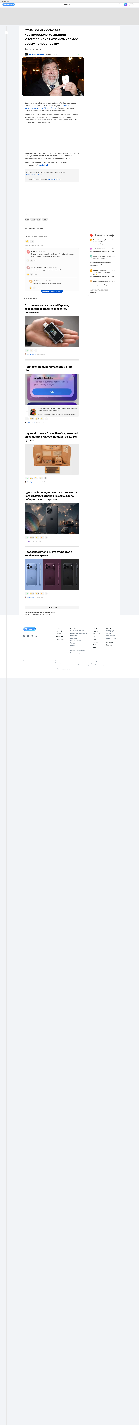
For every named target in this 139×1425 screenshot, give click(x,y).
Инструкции (110, 631)
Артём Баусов (31, 422)
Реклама (109, 645)
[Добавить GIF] (32, 241)
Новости (44, 219)
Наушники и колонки (77, 631)
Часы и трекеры (75, 640)
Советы (108, 628)
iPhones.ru (60, 669)
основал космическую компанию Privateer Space (47, 106)
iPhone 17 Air (60, 639)
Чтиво (94, 645)
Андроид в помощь (99, 248)
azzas (33, 251)
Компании (95, 642)
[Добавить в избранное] (74, 54)
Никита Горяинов (31, 354)
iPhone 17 (59, 634)
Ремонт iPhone (111, 638)
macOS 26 (59, 631)
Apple (27, 219)
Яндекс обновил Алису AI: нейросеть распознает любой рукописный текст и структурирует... (101, 263)
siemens (36, 281)
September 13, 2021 (55, 179)
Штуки (72, 645)
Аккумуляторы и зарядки (78, 633)
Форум (94, 639)
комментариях (39, 245)
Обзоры (73, 628)
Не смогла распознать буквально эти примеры (102, 258)
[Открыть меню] (6, 32)
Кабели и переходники (77, 650)
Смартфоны (74, 636)
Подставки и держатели (78, 653)
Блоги (94, 636)
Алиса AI (29, 541)
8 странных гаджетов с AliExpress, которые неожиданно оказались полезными (99, 290)
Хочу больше (52, 607)
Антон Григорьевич (38, 267)
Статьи (94, 628)
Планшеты (73, 638)
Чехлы (72, 643)
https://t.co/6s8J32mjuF (34, 174)
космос (33, 219)
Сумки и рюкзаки (75, 648)
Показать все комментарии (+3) (52, 291)
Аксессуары (96, 634)
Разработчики (110, 636)
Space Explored (43, 165)
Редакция (109, 642)
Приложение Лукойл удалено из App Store (102, 244)
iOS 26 (58, 628)
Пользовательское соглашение (32, 661)
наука (38, 219)
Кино (94, 647)
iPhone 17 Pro (60, 636)
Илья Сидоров (31, 482)
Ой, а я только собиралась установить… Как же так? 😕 (102, 272)
